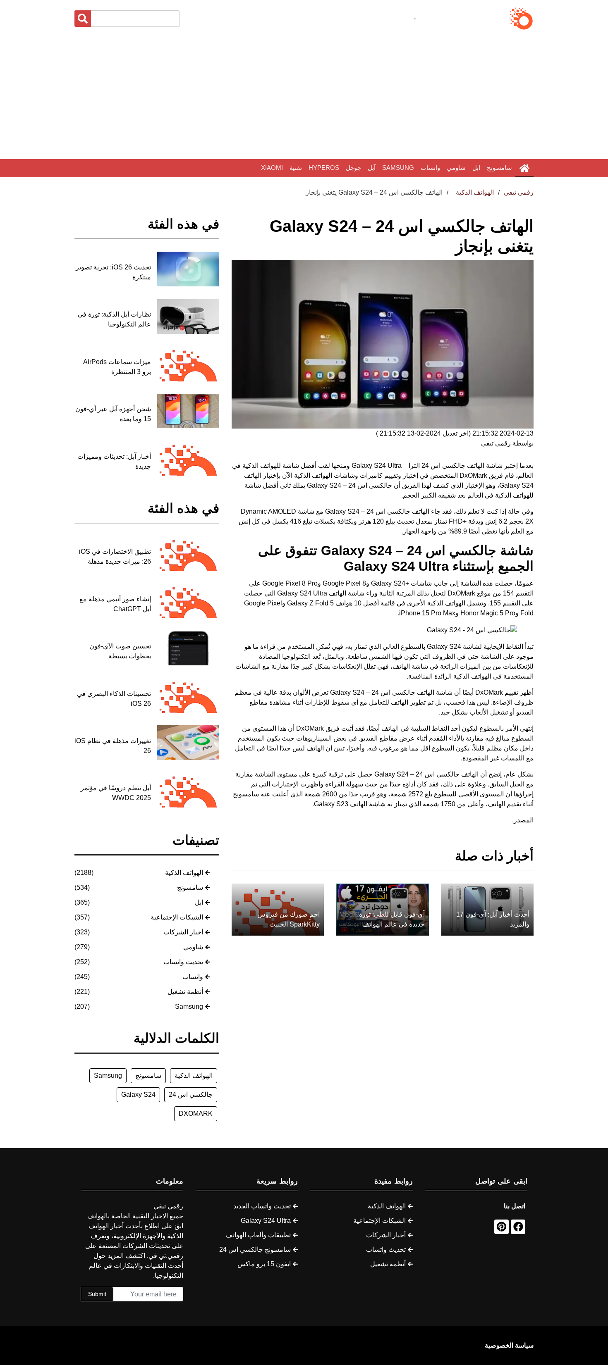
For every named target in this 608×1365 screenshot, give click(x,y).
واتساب (430, 167)
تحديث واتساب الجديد (262, 1206)
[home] (524, 168)
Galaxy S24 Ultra (266, 1220)
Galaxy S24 (138, 1094)
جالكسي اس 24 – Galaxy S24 (348, 485)
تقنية (296, 167)
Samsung (398, 167)
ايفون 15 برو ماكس (264, 1263)
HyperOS (324, 167)
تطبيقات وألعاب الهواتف (258, 1235)
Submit (97, 1294)
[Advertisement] (304, 95)
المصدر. (523, 820)
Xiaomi (272, 167)
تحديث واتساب (183, 961)
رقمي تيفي (519, 192)
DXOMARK (196, 1113)
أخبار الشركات (183, 932)
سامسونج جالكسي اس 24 (255, 1249)
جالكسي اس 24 (191, 1094)
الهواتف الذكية (184, 872)
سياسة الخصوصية (509, 1345)
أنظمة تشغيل (185, 991)
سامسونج (499, 167)
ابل (476, 167)
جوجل (353, 167)
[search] (82, 18)
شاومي (456, 167)
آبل (372, 167)
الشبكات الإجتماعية (177, 917)
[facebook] (518, 1227)
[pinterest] (501, 1227)
